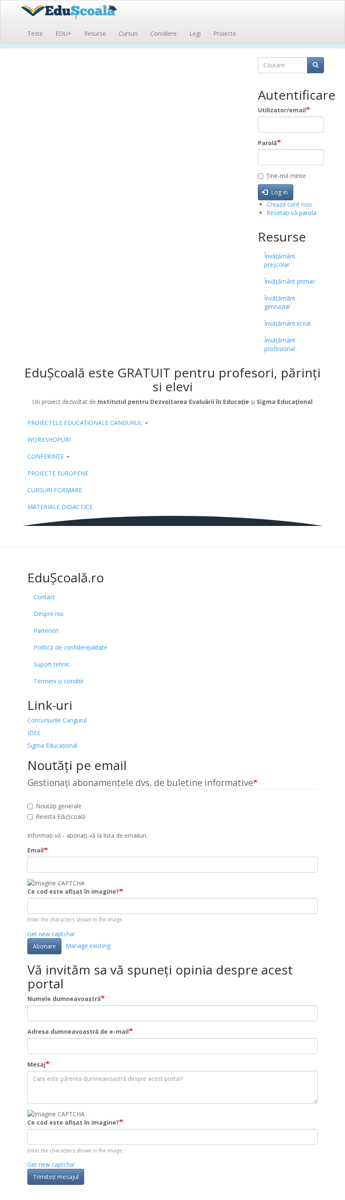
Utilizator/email (282, 110)
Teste (35, 33)
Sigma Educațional (52, 745)
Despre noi (49, 614)
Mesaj (36, 1064)
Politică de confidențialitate (70, 647)
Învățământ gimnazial (279, 302)
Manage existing (88, 945)
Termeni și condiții (58, 681)
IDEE (33, 733)
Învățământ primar (289, 281)
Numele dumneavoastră (64, 999)
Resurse (95, 33)
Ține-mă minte (286, 176)
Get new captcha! (50, 934)
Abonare (44, 946)
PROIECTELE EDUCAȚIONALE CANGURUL (85, 423)
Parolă (267, 143)
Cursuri (128, 33)
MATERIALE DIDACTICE (60, 507)
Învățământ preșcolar (279, 260)
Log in (278, 192)
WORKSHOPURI (49, 439)
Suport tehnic (52, 664)
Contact (44, 597)
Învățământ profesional (279, 344)
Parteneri (46, 631)
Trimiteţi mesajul (56, 1177)
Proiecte (224, 33)
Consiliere (163, 33)
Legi (195, 33)
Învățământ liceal (287, 323)
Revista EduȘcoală (60, 816)
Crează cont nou (289, 204)
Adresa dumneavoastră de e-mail (78, 1031)
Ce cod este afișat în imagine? (73, 891)
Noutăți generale (59, 806)
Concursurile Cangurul (57, 720)
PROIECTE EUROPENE (57, 473)
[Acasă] (79, 11)
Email (35, 850)
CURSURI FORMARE (54, 490)
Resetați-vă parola (291, 213)
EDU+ (64, 33)
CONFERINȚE (46, 456)
